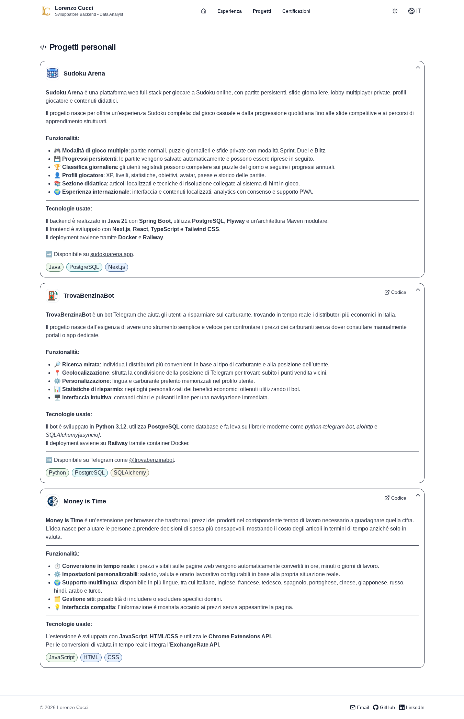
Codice (398, 292)
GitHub (387, 707)
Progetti (262, 11)
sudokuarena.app (111, 254)
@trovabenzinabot (151, 460)
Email (363, 707)
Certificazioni (296, 11)
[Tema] (395, 11)
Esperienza (229, 11)
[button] (232, 73)
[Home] (46, 11)
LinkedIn (415, 707)
